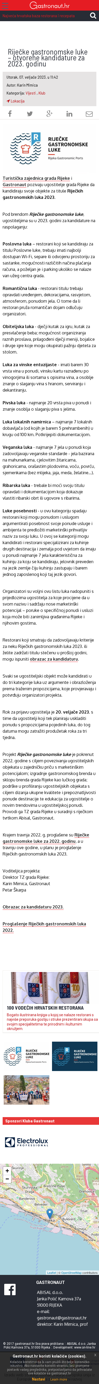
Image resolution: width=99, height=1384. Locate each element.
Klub (42, 92)
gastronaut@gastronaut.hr (62, 1317)
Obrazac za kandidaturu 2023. (33, 907)
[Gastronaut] (49, 6)
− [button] (7, 1179)
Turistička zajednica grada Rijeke (36, 178)
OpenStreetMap (71, 1272)
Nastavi (38, 1379)
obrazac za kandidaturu (54, 659)
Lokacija (17, 100)
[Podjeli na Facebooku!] (10, 114)
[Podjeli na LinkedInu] (69, 114)
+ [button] (7, 1170)
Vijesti (31, 92)
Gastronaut (14, 184)
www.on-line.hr (84, 1347)
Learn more (58, 1379)
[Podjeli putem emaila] (89, 114)
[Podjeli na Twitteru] (30, 114)
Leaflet (51, 1272)
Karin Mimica (66, 1324)
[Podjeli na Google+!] (49, 114)
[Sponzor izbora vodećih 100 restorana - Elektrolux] (24, 1142)
